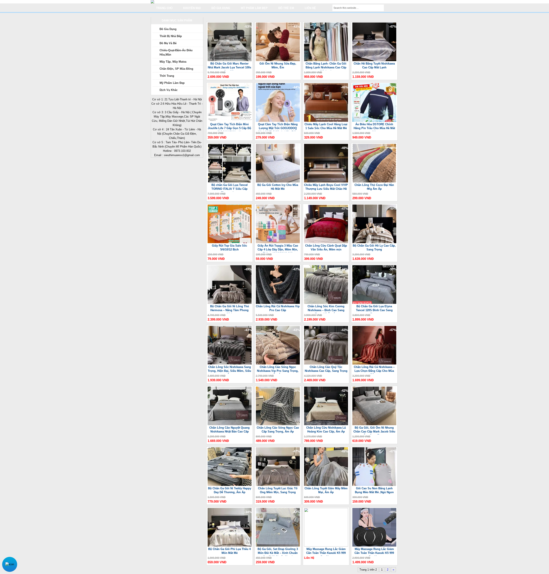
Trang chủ (164, 8)
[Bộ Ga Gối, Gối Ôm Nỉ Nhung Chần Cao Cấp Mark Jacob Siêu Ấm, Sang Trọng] (374, 424)
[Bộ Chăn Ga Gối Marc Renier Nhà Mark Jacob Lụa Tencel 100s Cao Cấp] (230, 60)
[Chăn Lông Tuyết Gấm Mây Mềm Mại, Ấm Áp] (326, 485)
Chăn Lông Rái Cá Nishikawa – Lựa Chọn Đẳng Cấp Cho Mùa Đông (374, 369)
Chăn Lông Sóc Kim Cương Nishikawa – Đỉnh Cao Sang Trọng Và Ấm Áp (326, 309)
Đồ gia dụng (220, 8)
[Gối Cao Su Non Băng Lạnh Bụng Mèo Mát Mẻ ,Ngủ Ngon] (374, 485)
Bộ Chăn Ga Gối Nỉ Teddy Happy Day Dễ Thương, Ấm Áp (229, 490)
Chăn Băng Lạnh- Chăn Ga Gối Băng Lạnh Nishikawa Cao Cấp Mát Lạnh (326, 66)
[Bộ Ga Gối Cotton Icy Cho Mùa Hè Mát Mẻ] (278, 181)
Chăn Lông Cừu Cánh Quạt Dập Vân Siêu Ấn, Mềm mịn (326, 247)
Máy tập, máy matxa (173, 61)
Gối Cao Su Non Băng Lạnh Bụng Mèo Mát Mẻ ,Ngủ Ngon (374, 490)
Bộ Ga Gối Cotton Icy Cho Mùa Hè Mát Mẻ (277, 186)
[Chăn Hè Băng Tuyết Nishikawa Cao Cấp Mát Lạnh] (374, 60)
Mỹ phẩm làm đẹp (254, 8)
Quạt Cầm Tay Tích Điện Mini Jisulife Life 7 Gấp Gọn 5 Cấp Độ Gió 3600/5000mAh (229, 127)
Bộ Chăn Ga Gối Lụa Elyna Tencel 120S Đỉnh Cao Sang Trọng (374, 309)
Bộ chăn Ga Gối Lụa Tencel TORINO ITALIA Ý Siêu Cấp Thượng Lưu (229, 187)
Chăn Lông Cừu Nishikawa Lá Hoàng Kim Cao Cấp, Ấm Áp (326, 429)
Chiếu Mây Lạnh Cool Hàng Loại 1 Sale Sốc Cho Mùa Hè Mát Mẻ (326, 126)
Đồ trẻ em (286, 8)
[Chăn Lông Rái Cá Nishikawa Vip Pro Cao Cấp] (278, 302)
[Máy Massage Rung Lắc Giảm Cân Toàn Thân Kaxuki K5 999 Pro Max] (326, 545)
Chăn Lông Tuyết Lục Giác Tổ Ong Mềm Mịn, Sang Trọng (277, 490)
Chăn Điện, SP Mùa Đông (176, 68)
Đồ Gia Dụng (168, 29)
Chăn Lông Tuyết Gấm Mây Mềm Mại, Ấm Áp (326, 490)
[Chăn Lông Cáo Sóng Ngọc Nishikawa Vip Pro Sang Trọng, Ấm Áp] (278, 363)
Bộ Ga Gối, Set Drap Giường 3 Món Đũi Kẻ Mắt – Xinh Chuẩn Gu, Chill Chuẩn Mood (278, 551)
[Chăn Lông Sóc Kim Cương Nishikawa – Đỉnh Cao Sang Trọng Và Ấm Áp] (326, 302)
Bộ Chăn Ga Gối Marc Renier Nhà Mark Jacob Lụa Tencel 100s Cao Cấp (229, 66)
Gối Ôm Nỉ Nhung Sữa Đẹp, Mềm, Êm (277, 65)
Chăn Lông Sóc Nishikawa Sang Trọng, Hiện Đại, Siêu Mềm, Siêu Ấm (229, 369)
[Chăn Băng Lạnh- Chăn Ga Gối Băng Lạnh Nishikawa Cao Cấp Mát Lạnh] (326, 60)
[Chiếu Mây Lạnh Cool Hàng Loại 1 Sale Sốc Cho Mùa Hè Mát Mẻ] (326, 120)
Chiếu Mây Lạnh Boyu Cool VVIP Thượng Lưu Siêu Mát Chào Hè (326, 186)
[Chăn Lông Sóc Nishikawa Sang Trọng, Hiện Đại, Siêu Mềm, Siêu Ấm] (230, 363)
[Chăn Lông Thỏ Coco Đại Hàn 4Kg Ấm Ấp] (374, 181)
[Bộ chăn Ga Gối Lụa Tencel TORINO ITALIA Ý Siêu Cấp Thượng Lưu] (230, 181)
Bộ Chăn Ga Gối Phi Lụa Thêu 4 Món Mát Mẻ (229, 550)
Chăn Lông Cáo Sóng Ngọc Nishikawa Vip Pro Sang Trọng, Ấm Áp (278, 369)
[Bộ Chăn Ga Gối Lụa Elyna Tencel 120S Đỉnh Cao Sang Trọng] (374, 302)
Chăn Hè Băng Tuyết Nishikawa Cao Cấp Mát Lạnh (374, 65)
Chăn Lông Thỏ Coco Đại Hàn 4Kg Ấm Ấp (374, 186)
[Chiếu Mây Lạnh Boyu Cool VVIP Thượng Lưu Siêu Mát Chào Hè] (326, 181)
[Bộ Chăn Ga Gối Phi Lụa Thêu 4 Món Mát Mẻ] (230, 545)
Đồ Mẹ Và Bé (168, 43)
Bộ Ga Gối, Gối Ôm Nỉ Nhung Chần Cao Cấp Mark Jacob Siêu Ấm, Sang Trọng (374, 430)
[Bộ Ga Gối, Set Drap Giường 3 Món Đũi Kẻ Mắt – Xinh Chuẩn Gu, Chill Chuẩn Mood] (278, 545)
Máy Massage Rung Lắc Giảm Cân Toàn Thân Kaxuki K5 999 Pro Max (326, 551)
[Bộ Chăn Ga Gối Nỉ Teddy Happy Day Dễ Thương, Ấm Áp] (230, 485)
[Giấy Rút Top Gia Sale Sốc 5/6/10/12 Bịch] (230, 242)
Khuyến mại (192, 8)
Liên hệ (310, 8)
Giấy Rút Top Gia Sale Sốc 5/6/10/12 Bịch (229, 247)
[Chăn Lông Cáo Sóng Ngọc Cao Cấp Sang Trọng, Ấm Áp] (278, 424)
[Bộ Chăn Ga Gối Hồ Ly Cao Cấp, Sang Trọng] (374, 242)
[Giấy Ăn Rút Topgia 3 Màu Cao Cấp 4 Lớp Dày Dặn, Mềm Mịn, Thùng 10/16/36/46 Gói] (278, 242)
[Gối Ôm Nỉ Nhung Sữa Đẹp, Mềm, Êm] (278, 60)
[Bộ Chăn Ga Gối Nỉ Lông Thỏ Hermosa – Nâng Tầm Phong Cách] (230, 302)
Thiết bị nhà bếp (171, 36)
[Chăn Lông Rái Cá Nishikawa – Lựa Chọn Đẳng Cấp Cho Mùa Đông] (374, 363)
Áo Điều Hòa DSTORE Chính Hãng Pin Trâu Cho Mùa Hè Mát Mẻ (374, 127)
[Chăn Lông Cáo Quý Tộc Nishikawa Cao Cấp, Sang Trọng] (326, 363)
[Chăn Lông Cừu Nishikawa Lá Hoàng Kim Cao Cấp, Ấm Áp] (326, 424)
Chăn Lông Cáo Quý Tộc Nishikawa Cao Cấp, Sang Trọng (326, 368)
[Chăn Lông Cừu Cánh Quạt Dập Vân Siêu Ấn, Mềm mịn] (326, 242)
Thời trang (167, 75)
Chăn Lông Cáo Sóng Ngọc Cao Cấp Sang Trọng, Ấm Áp (278, 429)
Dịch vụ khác (169, 90)
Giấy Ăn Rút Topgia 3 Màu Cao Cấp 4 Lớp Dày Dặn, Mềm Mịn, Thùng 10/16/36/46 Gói (278, 248)
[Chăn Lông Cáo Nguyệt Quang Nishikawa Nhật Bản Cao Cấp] (230, 424)
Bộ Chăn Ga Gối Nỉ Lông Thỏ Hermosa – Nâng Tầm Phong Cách (229, 309)
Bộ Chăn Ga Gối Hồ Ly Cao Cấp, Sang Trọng (374, 247)
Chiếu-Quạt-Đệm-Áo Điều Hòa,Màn (176, 52)
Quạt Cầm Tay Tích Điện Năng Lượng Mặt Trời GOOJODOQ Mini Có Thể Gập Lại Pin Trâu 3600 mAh (278, 127)
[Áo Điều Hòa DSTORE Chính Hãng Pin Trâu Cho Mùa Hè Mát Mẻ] (374, 120)
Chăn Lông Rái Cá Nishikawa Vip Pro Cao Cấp (278, 308)
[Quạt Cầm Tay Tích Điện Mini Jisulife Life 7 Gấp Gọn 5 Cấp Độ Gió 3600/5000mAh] (230, 120)
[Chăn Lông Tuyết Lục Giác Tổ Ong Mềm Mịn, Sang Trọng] (278, 485)
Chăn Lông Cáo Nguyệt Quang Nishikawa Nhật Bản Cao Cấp (229, 429)
